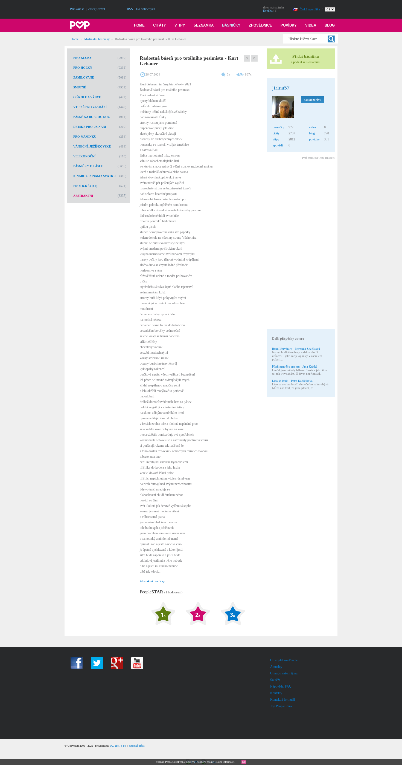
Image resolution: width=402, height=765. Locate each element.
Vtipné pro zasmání (90, 107)
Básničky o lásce (88, 166)
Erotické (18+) (85, 185)
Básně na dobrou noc (91, 117)
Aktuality (276, 667)
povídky (314, 139)
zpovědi (278, 145)
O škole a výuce (87, 97)
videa (312, 127)
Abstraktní (83, 195)
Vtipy (179, 25)
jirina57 (281, 88)
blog (312, 133)
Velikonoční (84, 156)
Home (139, 25)
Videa (310, 25)
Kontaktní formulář (282, 700)
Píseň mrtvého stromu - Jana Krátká (294, 366)
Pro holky (82, 67)
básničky (278, 127)
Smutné (79, 87)
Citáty (159, 25)
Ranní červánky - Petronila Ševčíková (296, 348)
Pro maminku (84, 136)
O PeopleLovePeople (284, 660)
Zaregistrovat (96, 9)
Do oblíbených (145, 9)
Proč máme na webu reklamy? (318, 157)
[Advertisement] (300, 245)
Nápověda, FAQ (281, 686)
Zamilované (83, 77)
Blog (330, 25)
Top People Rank (281, 706)
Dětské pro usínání (89, 126)
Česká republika (310, 9)
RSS (130, 9)
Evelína (268, 10)
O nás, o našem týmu (284, 673)
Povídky (289, 25)
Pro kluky (82, 57)
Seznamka (204, 25)
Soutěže (275, 680)
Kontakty (276, 693)
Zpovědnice (260, 25)
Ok (244, 761)
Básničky (231, 25)
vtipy (276, 139)
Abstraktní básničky (97, 39)
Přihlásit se (77, 9)
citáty (276, 133)
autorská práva (136, 745)
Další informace (225, 761)
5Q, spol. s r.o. (118, 745)
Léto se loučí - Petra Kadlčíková (292, 380)
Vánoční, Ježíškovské (92, 146)
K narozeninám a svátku (94, 176)
